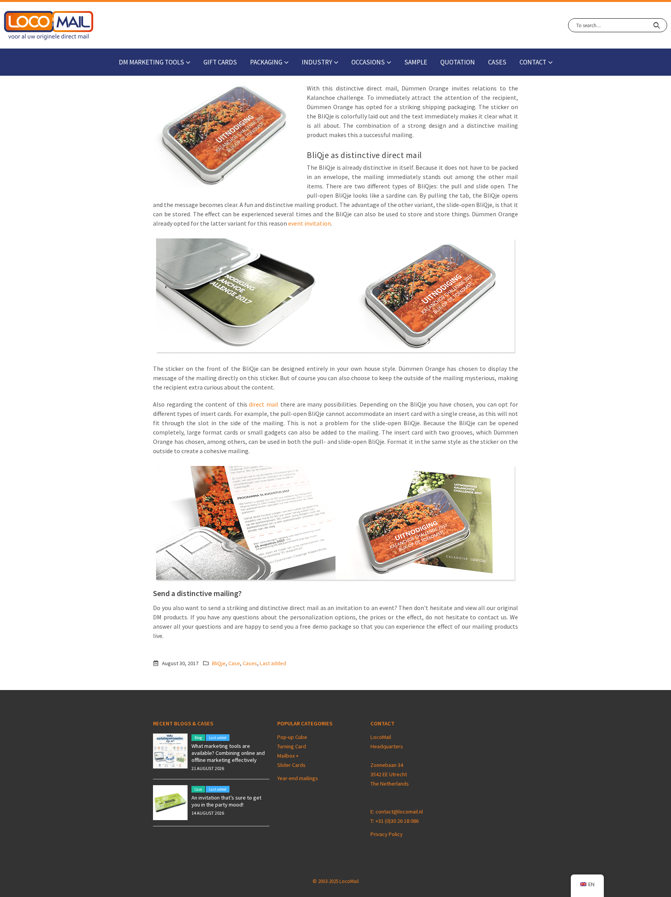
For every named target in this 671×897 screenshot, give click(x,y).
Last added (273, 663)
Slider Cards (291, 764)
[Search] (656, 25)
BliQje (219, 663)
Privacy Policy (386, 834)
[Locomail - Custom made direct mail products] (49, 25)
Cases (497, 62)
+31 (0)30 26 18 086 (397, 820)
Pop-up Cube (292, 737)
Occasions (368, 62)
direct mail (263, 404)
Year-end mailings (297, 778)
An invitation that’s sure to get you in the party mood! (226, 801)
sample (415, 62)
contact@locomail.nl (399, 811)
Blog (198, 737)
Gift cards (220, 62)
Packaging (266, 62)
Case (234, 663)
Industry (317, 62)
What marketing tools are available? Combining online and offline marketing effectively (228, 752)
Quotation (457, 62)
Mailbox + (288, 755)
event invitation (309, 223)
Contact (533, 62)
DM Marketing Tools (151, 62)
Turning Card (291, 746)
